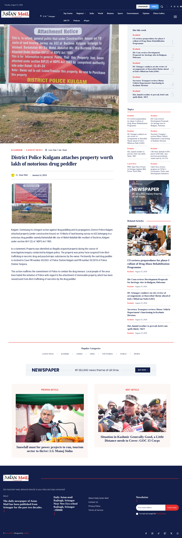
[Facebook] (171, 6)
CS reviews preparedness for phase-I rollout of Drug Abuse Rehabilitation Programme (149, 41)
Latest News (34, 150)
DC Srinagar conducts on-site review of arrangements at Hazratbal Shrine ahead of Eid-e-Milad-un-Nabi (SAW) (151, 69)
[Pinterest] (104, 175)
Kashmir (17, 150)
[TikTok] (158, 533)
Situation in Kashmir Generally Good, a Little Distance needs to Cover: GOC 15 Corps (132, 438)
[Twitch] (165, 533)
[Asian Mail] (13, 175)
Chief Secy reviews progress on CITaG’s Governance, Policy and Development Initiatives (160, 170)
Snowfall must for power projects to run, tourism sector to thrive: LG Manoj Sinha (49, 449)
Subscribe (172, 508)
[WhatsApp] (111, 175)
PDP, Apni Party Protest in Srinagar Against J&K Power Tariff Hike (136, 169)
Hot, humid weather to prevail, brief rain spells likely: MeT (136, 154)
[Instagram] (174, 6)
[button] (162, 6)
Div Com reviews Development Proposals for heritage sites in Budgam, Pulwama (150, 55)
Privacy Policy (160, 514)
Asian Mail (23, 175)
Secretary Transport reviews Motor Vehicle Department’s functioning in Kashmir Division (148, 83)
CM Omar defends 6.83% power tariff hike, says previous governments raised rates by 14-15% (160, 155)
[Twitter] (177, 6)
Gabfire (26, 533)
